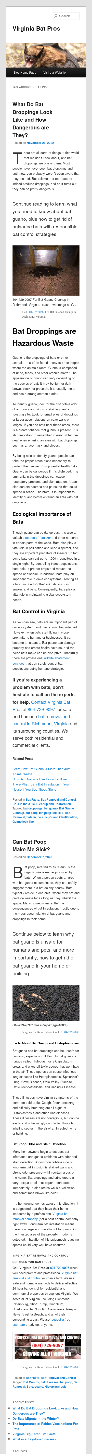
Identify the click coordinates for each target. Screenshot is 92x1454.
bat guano (51, 808)
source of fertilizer (38, 537)
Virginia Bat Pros (36, 28)
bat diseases (50, 1382)
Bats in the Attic (24, 804)
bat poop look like (51, 812)
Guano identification (63, 817)
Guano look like (23, 821)
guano (39, 1386)
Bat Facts (32, 799)
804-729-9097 (36, 312)
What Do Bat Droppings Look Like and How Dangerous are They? (33, 119)
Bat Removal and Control (58, 799)
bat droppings (32, 808)
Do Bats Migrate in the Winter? (36, 1418)
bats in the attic (37, 817)
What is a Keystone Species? (34, 1439)
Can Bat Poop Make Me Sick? (31, 845)
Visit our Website (54, 72)
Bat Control (31, 1382)
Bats (29, 1386)
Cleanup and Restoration (53, 804)
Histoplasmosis (55, 1386)
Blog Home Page (24, 72)
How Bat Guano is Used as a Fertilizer (40, 779)
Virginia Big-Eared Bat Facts (34, 1433)
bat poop (32, 812)
